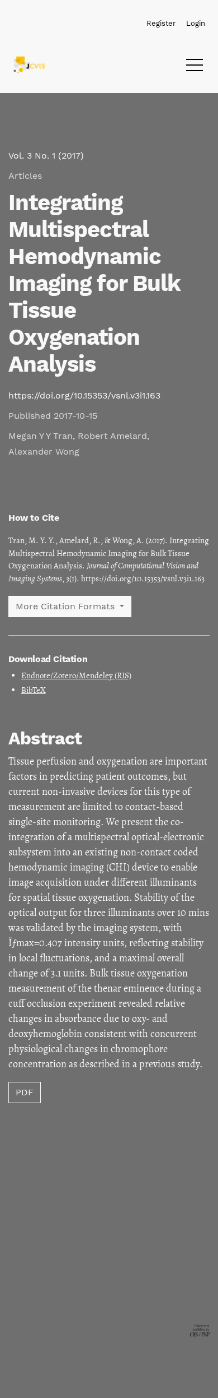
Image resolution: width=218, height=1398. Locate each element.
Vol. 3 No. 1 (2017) (46, 155)
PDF (25, 1092)
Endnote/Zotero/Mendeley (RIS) (76, 675)
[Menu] (194, 68)
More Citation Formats (66, 606)
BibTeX (33, 690)
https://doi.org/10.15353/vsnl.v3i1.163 (84, 395)
